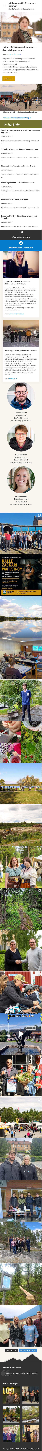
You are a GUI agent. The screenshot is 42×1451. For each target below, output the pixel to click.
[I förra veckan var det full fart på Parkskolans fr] (21, 992)
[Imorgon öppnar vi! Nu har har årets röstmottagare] (21, 658)
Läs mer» (10, 79)
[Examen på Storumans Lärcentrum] (30, 1394)
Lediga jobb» (12, 124)
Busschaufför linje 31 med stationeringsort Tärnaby (19, 217)
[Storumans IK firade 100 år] (11, 1394)
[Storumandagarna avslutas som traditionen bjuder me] (21, 1075)
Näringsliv (17, 54)
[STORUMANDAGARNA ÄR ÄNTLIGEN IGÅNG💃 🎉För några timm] (21, 1117)
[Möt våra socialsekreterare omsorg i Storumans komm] (21, 1326)
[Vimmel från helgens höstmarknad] (11, 1414)
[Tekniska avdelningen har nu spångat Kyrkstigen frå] (21, 1284)
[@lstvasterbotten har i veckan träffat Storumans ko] (21, 533)
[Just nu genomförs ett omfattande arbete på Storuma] (21, 825)
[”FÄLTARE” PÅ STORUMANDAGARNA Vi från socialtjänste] (21, 1159)
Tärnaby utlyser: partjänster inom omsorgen (19, 149)
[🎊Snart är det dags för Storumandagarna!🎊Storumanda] (21, 1201)
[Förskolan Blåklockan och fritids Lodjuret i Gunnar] (21, 742)
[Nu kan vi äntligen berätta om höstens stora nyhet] (21, 575)
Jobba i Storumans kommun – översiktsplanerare (19, 48)
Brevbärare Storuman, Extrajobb (14, 199)
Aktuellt (10, 54)
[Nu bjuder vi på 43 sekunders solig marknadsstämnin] (21, 1034)
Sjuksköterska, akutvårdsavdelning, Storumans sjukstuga (21, 131)
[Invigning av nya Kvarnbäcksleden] (30, 1414)
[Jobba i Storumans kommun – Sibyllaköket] (30, 1433)
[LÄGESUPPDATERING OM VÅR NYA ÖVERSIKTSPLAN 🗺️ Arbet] (21, 617)
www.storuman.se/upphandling (16, 118)
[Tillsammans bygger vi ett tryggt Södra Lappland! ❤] (21, 1242)
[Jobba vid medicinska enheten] (11, 1433)
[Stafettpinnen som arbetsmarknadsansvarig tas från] (21, 950)
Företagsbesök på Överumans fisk (21, 350)
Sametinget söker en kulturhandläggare (17, 183)
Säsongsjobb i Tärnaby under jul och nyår (18, 166)
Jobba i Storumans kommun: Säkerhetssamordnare (18, 282)
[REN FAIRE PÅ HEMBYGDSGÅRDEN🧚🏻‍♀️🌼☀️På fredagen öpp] (21, 867)
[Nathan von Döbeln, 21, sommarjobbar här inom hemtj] (21, 700)
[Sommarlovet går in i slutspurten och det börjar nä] (21, 783)
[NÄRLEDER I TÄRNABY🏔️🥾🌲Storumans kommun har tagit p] (21, 909)
